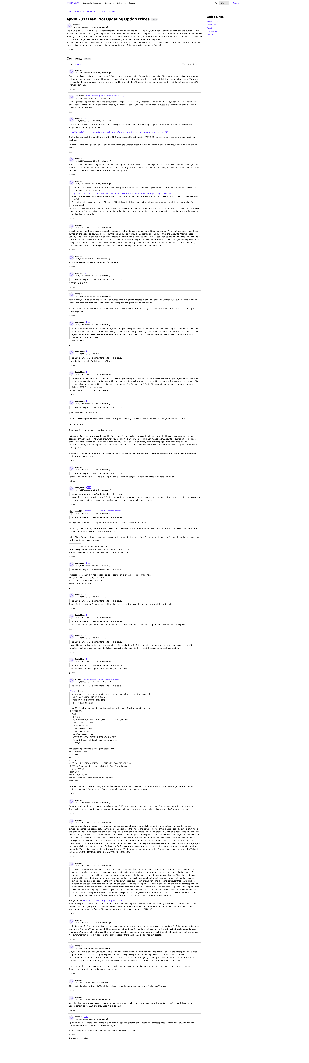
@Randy (72, 691)
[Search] (216, 3)
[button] (69, 25)
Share (70, 50)
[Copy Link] (107, 27)
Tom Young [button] (79, 96)
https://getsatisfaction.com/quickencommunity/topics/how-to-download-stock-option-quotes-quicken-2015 (118, 132)
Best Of (210, 35)
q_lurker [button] (78, 679)
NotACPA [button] (78, 511)
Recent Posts (212, 25)
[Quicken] (73, 3)
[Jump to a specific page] (200, 64)
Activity (210, 28)
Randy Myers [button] (80, 322)
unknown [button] (77, 25)
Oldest (77, 64)
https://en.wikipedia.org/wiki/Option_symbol (103, 900)
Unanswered (224, 31)
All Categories (212, 21)
